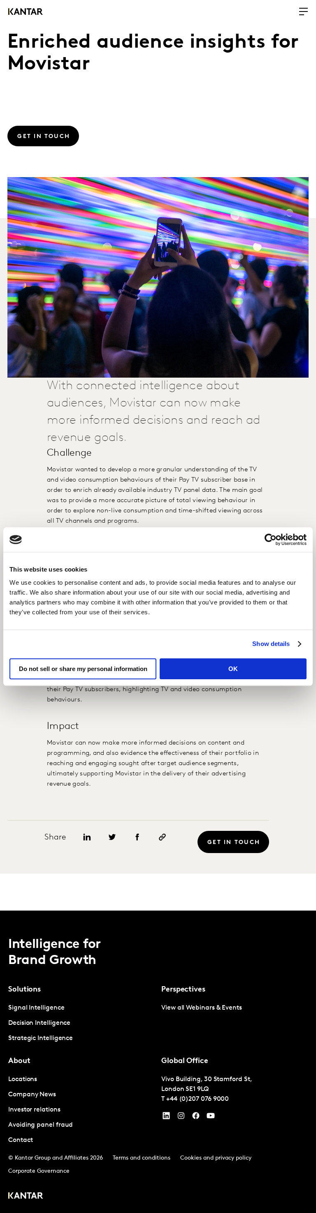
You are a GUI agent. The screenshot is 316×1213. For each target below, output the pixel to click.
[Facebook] (196, 1118)
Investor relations (34, 1110)
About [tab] (19, 1061)
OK (233, 668)
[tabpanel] (81, 1023)
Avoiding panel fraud (40, 1125)
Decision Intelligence (39, 1023)
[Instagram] (181, 1118)
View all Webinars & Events (201, 1008)
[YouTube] (166, 1118)
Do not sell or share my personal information (83, 668)
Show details (271, 643)
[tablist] (158, 1062)
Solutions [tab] (24, 990)
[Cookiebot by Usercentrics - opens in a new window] (271, 539)
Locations (22, 1079)
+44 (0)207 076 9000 (197, 1099)
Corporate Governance (39, 1171)
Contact (20, 1140)
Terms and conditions (141, 1158)
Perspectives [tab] (183, 990)
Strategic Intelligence (40, 1038)
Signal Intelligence (36, 1008)
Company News (32, 1094)
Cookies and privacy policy (215, 1158)
